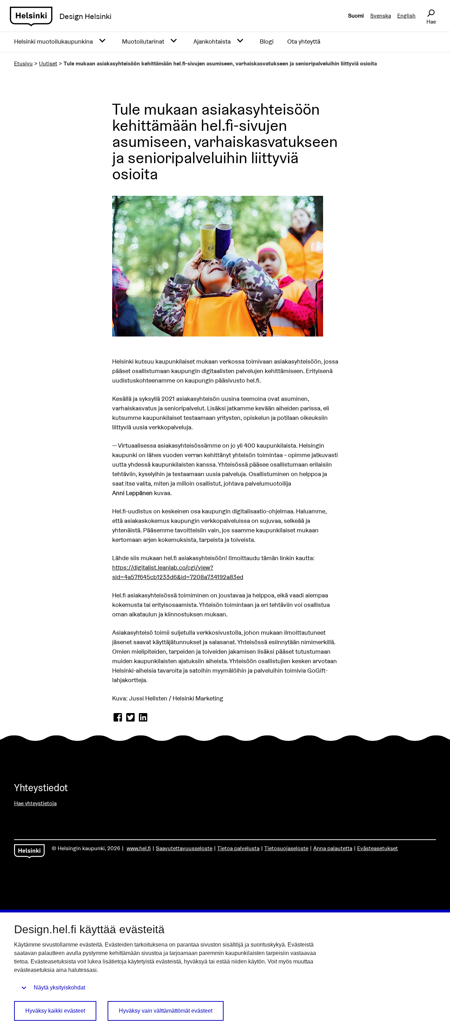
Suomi (356, 15)
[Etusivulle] (31, 16)
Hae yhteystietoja (35, 803)
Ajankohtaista (212, 41)
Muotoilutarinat (143, 41)
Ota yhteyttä (303, 41)
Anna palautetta (332, 848)
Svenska (380, 15)
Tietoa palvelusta (238, 848)
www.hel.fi (139, 848)
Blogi (267, 41)
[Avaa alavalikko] (102, 40)
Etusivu (23, 63)
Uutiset (48, 63)
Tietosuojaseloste (286, 848)
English (406, 15)
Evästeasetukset (377, 848)
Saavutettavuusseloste (184, 848)
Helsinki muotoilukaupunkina (53, 41)
